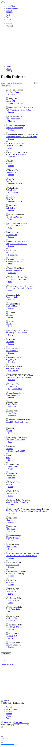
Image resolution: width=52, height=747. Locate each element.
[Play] (4, 738)
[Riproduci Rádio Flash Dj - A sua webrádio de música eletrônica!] (7, 516)
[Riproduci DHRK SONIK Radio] (7, 150)
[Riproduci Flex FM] (7, 186)
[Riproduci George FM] (7, 106)
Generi (8, 17)
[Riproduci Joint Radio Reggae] (7, 97)
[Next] (7, 738)
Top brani (9, 13)
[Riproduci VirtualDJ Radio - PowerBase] (7, 507)
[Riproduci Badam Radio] (7, 418)
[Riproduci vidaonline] (7, 257)
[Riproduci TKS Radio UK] (7, 355)
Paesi (8, 15)
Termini (9, 714)
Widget (8, 716)
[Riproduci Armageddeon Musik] (7, 275)
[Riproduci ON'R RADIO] (7, 596)
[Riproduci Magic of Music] (7, 311)
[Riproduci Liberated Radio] (7, 471)
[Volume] (2, 742)
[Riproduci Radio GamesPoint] (7, 614)
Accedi (9, 26)
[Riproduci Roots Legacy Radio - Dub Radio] (7, 293)
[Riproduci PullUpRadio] (7, 195)
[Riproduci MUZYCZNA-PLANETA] (7, 159)
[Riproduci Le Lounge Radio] (7, 605)
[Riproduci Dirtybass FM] (7, 177)
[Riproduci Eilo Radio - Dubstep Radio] (7, 284)
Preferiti (9, 23)
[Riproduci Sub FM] (7, 168)
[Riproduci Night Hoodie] (7, 525)
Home (8, 66)
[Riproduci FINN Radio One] (7, 569)
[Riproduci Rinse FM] (7, 204)
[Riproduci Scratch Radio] (7, 409)
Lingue (8, 19)
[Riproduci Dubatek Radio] (7, 498)
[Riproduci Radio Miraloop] (7, 489)
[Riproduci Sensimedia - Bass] (7, 373)
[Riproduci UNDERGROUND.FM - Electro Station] (7, 560)
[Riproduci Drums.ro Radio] (7, 302)
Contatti (9, 707)
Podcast (9, 11)
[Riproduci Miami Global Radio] (7, 266)
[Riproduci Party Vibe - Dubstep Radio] (7, 248)
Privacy (9, 711)
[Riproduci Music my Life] (7, 623)
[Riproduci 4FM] (7, 462)
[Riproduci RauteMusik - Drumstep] (7, 578)
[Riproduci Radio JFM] (7, 587)
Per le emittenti (11, 709)
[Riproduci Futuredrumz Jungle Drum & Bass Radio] (7, 141)
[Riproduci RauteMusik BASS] (7, 632)
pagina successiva (8, 664)
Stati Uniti (11, 6)
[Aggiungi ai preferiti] (2, 740)
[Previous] (2, 738)
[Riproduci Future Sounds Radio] (7, 400)
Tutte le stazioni (12, 8)
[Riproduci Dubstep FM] (7, 480)
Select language (7, 724)
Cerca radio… (6, 83)
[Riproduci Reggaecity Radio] (7, 364)
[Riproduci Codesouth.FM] (7, 391)
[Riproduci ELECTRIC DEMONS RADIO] (7, 382)
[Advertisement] (26, 46)
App (7, 718)
